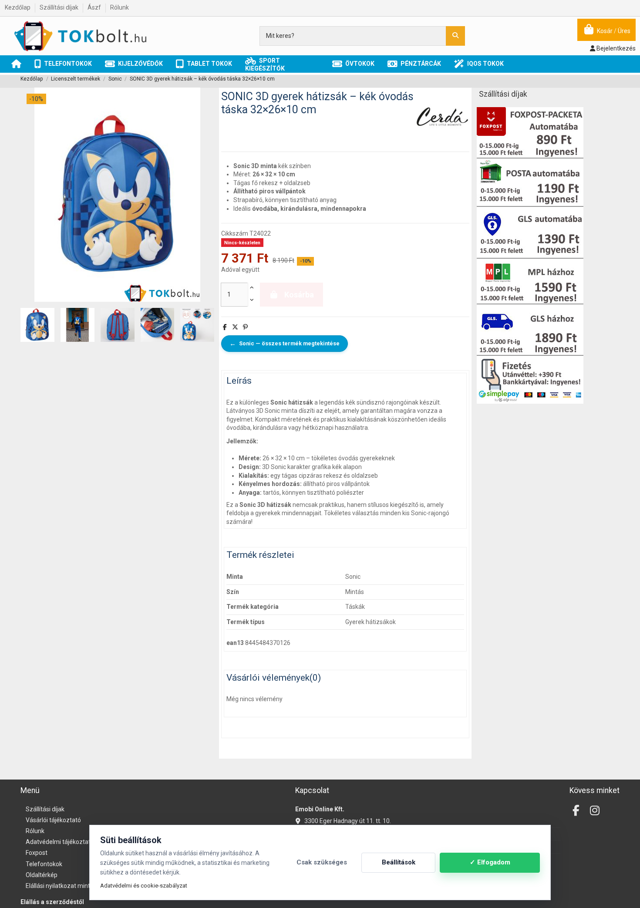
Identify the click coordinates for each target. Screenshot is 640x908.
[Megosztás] (225, 327)
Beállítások (398, 862)
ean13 (235, 642)
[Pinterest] (245, 327)
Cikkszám (234, 233)
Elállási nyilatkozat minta (60, 885)
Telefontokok (44, 864)
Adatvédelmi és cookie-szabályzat (143, 885)
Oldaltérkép (41, 874)
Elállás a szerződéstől (52, 901)
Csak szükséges (321, 862)
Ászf (95, 7)
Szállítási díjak (60, 7)
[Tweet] (235, 327)
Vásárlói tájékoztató (53, 820)
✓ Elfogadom (490, 862)
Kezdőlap (18, 7)
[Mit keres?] (455, 36)
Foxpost (36, 852)
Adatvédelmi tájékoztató (60, 841)
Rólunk (119, 7)
